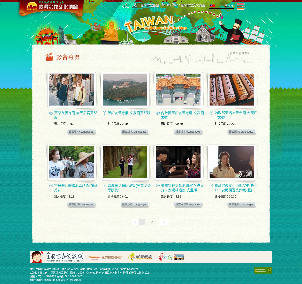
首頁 (232, 53)
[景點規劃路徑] (134, 5)
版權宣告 (92, 268)
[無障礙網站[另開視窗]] (263, 270)
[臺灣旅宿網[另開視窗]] (108, 256)
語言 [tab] (227, 5)
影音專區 (244, 53)
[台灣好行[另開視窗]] (173, 256)
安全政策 (79, 268)
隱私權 (66, 268)
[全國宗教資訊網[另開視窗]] (67, 256)
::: (1, 3)
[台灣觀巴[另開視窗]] (142, 256)
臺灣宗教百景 (150, 5)
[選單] (241, 6)
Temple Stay (169, 4)
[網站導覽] (125, 5)
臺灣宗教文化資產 (193, 5)
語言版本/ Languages (82, 132)
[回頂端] (296, 171)
